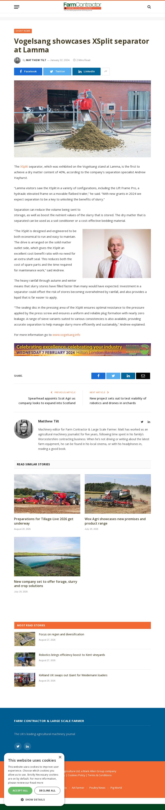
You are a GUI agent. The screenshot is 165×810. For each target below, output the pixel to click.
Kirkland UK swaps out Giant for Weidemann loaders (73, 675)
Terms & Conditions (100, 775)
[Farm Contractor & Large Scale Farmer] (82, 7)
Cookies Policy (76, 775)
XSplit (24, 166)
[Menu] (16, 6)
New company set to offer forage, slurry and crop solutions (45, 584)
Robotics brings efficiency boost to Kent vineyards (72, 655)
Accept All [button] (20, 790)
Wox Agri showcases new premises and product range (115, 521)
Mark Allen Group (93, 771)
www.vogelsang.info (66, 335)
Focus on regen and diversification (61, 634)
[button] (34, 799)
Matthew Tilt (36, 60)
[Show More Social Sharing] (106, 71)
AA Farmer (78, 787)
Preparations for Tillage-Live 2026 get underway (43, 521)
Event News (23, 31)
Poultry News (97, 787)
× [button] (59, 757)
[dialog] (34, 779)
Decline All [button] (47, 790)
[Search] (149, 6)
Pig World (116, 787)
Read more (36, 782)
